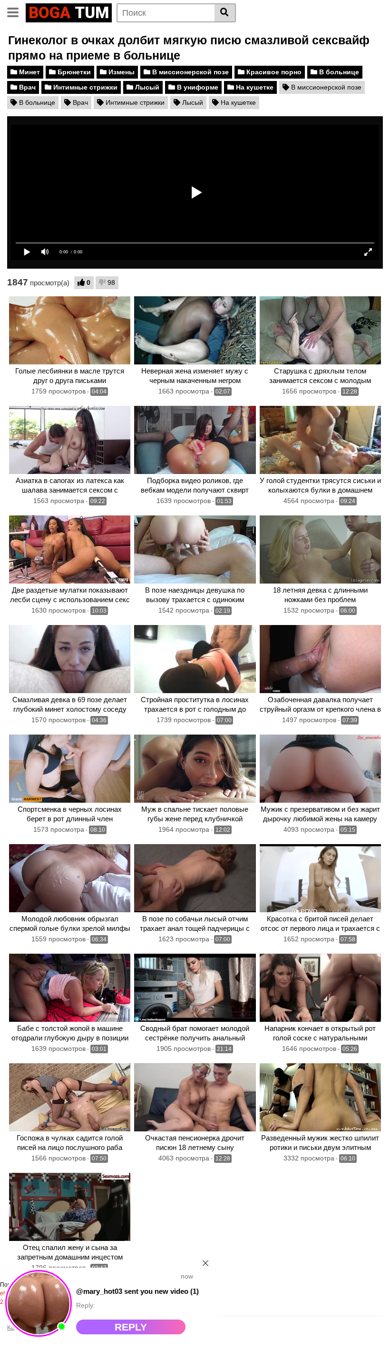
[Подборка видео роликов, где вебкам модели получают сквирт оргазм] (194, 440)
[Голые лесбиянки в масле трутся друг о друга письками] (69, 330)
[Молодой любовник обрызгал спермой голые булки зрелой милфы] (69, 878)
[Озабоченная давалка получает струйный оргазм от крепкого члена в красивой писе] (320, 659)
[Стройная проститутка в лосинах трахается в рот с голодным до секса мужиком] (194, 659)
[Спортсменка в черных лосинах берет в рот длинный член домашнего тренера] (69, 769)
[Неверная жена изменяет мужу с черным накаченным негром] (194, 330)
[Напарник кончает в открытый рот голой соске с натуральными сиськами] (320, 988)
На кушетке (253, 87)
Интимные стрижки (84, 87)
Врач (26, 87)
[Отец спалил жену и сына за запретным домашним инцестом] (69, 1207)
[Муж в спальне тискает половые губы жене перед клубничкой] (194, 769)
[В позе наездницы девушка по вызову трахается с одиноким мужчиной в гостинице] (194, 549)
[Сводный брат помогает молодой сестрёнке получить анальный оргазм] (194, 988)
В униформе (196, 87)
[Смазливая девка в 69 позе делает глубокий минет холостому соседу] (69, 659)
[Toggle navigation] (16, 11)
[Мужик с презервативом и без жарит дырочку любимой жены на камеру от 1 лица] (320, 769)
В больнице (338, 72)
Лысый (146, 87)
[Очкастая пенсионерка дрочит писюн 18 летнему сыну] (194, 1097)
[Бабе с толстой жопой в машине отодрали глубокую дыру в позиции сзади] (69, 988)
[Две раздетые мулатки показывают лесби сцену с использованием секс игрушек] (69, 549)
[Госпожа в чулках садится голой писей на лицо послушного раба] (69, 1097)
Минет (28, 72)
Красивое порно (273, 72)
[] (225, 12)
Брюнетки (73, 72)
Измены (121, 72)
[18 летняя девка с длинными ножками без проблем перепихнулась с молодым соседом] (320, 549)
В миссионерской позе (189, 72)
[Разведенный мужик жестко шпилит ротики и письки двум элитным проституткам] (320, 1097)
